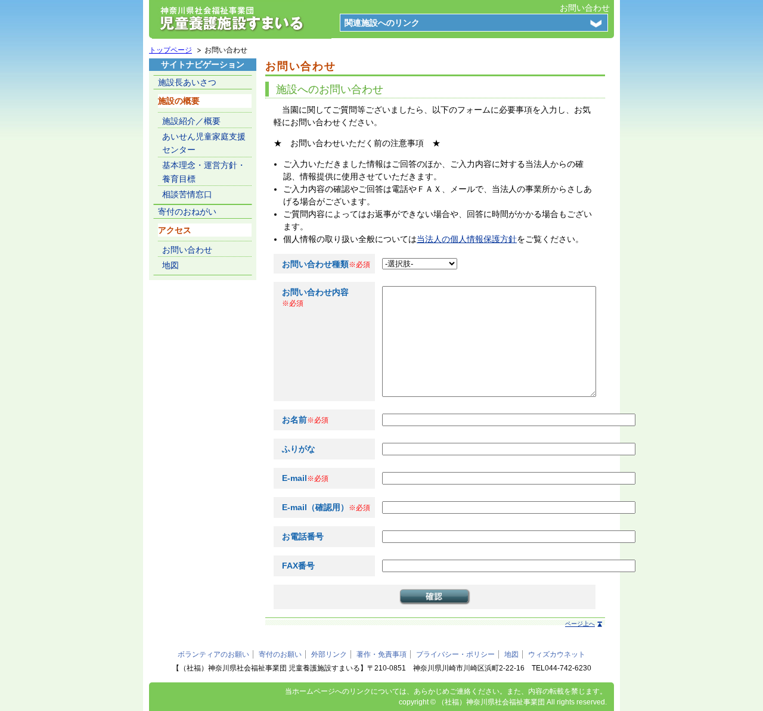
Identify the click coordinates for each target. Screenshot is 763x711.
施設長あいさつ (187, 82)
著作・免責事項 (381, 654)
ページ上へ (580, 623)
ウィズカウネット (556, 654)
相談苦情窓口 (187, 194)
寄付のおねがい (187, 211)
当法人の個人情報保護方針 (467, 239)
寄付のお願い (280, 654)
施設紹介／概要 (191, 121)
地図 (170, 265)
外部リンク (329, 654)
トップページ (170, 50)
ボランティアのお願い (213, 654)
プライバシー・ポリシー (455, 654)
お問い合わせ (585, 8)
